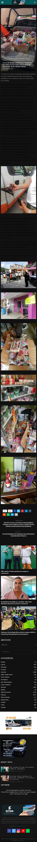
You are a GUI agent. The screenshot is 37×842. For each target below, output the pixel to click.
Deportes (3, 672)
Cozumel (3, 669)
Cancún (3, 664)
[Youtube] (23, 831)
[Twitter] (14, 831)
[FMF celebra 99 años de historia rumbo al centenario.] (5, 769)
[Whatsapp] (28, 831)
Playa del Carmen (6, 692)
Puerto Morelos (5, 697)
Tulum (2, 705)
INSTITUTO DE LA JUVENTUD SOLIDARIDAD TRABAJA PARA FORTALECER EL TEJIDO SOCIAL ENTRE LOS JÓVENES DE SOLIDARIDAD (18, 524)
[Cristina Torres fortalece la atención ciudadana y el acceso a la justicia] (5, 778)
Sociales (3, 702)
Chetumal (3, 667)
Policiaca (3, 695)
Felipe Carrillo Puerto (7, 674)
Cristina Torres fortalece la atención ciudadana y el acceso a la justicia (22, 778)
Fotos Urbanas (5, 677)
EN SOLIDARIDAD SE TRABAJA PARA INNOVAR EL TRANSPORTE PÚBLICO (18, 535)
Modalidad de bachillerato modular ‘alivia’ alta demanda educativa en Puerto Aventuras (16, 603)
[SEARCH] (34, 651)
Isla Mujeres (4, 679)
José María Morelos (6, 682)
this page (25, 794)
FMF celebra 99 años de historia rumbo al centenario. (22, 768)
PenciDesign (22, 840)
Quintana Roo (5, 700)
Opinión (3, 689)
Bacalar (3, 662)
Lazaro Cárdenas (5, 684)
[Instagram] (18, 831)
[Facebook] (9, 831)
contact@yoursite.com (21, 826)
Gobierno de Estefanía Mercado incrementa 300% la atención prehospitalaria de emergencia (18, 633)
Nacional (3, 687)
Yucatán (3, 707)
